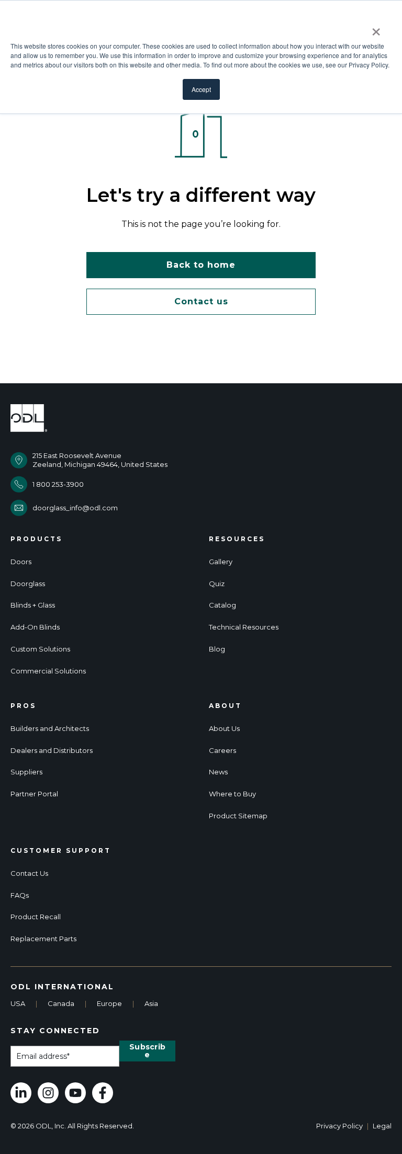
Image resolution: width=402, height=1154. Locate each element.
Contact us (201, 301)
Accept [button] (201, 89)
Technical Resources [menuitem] (243, 627)
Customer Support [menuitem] (60, 850)
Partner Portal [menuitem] (34, 794)
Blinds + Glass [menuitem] (32, 605)
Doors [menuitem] (20, 561)
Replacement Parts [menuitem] (43, 938)
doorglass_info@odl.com (75, 508)
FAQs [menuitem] (19, 895)
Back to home (201, 265)
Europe (109, 1003)
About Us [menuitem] (224, 728)
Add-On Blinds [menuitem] (35, 627)
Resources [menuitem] (237, 539)
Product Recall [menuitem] (35, 916)
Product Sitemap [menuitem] (238, 816)
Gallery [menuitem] (220, 561)
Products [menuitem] (36, 539)
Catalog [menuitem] (222, 605)
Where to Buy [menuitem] (232, 794)
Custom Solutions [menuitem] (40, 649)
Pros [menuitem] (23, 706)
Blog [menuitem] (217, 649)
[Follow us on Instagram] (48, 1092)
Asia (151, 1003)
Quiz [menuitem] (217, 583)
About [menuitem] (225, 706)
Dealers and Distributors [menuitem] (51, 750)
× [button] (376, 28)
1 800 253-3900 (58, 484)
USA (17, 1003)
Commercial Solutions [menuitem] (48, 671)
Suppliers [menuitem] (26, 772)
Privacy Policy (339, 1126)
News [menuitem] (218, 772)
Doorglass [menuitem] (27, 583)
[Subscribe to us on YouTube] (75, 1092)
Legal (382, 1126)
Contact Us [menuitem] (29, 873)
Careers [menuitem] (222, 750)
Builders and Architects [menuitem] (49, 728)
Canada (61, 1003)
